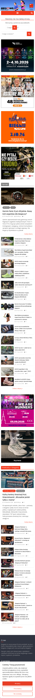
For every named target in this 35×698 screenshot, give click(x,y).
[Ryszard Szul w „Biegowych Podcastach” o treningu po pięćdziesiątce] (7, 537)
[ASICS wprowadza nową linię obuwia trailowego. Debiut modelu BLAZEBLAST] (7, 357)
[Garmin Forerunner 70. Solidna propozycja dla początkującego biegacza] (7, 303)
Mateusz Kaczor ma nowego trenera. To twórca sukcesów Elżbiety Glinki (23, 573)
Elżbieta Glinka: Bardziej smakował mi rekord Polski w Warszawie (23, 551)
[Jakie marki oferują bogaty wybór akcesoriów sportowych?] (7, 282)
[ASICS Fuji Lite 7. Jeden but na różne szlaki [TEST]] (7, 347)
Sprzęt (5, 184)
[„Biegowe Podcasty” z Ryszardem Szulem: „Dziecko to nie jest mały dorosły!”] (7, 602)
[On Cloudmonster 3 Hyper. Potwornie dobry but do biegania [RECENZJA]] (7, 292)
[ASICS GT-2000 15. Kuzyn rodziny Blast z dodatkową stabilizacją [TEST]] (7, 270)
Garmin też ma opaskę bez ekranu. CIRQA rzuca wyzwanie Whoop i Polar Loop (23, 328)
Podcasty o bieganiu (10, 467)
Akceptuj (17, 683)
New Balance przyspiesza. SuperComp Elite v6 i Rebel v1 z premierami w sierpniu (23, 317)
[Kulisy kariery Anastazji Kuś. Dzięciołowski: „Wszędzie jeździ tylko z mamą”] (17, 472)
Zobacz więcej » (17, 388)
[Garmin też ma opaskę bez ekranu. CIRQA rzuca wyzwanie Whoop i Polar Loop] (7, 326)
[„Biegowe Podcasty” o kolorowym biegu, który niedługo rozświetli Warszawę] (7, 526)
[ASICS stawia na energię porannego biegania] (7, 260)
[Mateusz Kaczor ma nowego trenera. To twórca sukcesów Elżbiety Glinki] (7, 570)
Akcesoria (6, 207)
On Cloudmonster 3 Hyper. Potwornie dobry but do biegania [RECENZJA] (22, 295)
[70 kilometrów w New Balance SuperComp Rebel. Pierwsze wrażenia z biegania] (7, 238)
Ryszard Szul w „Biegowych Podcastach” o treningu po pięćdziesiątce (22, 540)
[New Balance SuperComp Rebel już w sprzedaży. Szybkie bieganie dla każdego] (7, 249)
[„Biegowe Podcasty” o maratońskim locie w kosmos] (7, 592)
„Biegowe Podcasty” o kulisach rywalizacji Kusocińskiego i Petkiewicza (23, 584)
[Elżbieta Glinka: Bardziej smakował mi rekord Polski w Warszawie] (7, 548)
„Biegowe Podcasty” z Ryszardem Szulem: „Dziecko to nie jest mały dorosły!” (23, 605)
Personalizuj (17, 689)
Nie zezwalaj (17, 694)
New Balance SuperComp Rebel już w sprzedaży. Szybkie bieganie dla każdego (23, 252)
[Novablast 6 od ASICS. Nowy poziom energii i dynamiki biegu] (7, 378)
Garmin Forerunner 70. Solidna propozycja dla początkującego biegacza (23, 306)
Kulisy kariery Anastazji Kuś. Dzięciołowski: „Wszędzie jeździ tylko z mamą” (16, 497)
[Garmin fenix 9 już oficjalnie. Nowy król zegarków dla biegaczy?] (17, 188)
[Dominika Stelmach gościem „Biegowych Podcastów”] (7, 560)
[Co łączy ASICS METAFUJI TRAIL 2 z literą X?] (7, 337)
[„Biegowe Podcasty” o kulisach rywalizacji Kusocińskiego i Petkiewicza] (7, 581)
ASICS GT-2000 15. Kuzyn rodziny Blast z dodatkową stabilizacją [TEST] (22, 273)
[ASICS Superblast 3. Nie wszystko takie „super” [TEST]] (7, 368)
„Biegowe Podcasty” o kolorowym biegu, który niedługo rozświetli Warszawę (23, 529)
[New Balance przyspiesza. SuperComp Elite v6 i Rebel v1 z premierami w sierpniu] (7, 314)
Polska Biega (20, 491)
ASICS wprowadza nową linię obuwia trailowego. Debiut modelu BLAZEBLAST (23, 360)
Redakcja (18, 216)
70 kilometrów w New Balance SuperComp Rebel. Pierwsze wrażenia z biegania (23, 241)
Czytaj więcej (28, 234)
